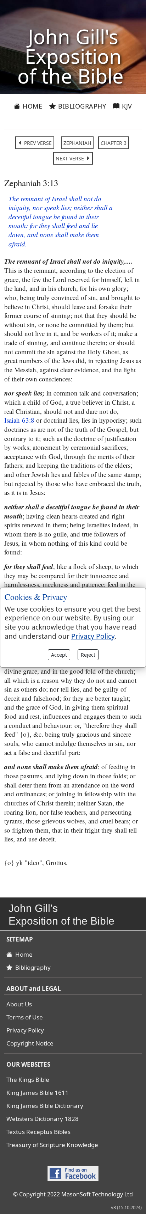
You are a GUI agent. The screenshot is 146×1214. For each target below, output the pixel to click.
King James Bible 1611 (37, 1093)
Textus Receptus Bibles (38, 1132)
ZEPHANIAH (77, 143)
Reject (88, 654)
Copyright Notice (30, 1043)
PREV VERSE (37, 143)
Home (32, 106)
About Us (19, 1004)
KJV (126, 106)
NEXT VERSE (70, 158)
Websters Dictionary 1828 (42, 1119)
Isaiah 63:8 (19, 420)
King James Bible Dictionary (44, 1106)
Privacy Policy (25, 1030)
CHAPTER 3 (114, 143)
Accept (59, 654)
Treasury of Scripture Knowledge (52, 1145)
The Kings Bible (27, 1079)
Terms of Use (24, 1017)
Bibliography (81, 106)
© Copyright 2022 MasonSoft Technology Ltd (73, 1194)
